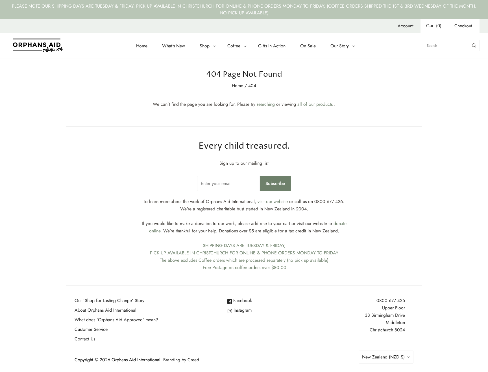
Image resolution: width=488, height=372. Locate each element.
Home (141, 46)
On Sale (308, 46)
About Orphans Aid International (105, 310)
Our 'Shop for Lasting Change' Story (109, 300)
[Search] (474, 45)
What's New (173, 46)
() (433, 26)
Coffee (233, 46)
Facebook (242, 300)
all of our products (315, 104)
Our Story (339, 46)
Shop (205, 46)
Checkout (463, 26)
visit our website (273, 201)
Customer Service (91, 329)
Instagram (242, 310)
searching (266, 104)
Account (405, 26)
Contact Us (85, 339)
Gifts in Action (272, 46)
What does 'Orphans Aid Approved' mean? (116, 319)
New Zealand (383, 357)
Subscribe (275, 183)
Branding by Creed (181, 359)
